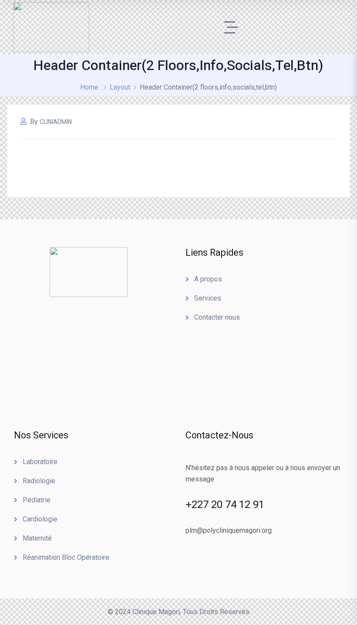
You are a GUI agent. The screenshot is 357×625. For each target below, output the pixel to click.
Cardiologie (40, 519)
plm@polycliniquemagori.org (228, 530)
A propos (208, 279)
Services (207, 298)
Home (89, 87)
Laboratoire (40, 462)
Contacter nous (217, 317)
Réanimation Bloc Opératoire (66, 557)
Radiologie (39, 481)
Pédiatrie (37, 500)
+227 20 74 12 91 (224, 504)
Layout (120, 87)
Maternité (37, 538)
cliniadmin (56, 121)
